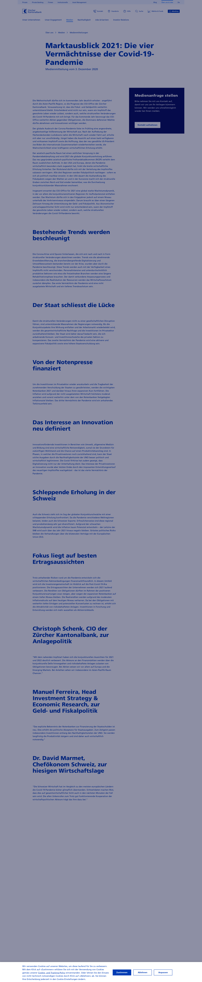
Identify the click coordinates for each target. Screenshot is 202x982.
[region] (101, 972)
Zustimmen (121, 972)
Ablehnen (142, 972)
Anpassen (163, 972)
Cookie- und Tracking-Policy (51, 972)
